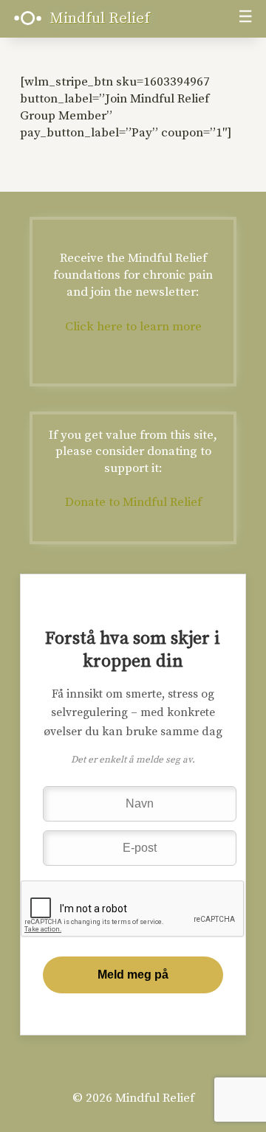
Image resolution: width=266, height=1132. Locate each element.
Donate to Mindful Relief (133, 502)
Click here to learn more (133, 327)
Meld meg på (133, 974)
